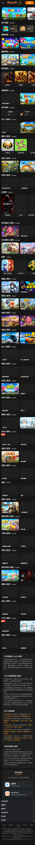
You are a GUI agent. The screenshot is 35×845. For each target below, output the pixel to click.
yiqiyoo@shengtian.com (17, 834)
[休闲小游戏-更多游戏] (14, 175)
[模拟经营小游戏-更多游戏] (17, 516)
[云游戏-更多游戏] (10, 192)
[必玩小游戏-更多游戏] (14, 431)
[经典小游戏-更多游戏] (14, 313)
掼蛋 (15, 727)
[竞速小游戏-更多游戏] (14, 330)
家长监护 (25, 825)
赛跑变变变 (26, 731)
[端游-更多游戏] (9, 257)
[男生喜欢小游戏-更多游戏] (17, 223)
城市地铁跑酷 (15, 720)
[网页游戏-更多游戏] (12, 68)
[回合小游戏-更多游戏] (14, 601)
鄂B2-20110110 (29, 839)
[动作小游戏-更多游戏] (14, 397)
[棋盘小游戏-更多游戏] (14, 364)
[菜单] (3, 3)
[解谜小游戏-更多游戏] (14, 414)
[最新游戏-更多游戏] (12, 51)
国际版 (31, 825)
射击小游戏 (8, 736)
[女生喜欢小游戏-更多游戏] (17, 240)
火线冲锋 (19, 731)
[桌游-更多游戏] (9, 482)
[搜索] (20, 3)
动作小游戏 (8, 718)
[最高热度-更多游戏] (12, 35)
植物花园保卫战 (25, 716)
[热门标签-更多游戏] (12, 23)
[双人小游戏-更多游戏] (14, 119)
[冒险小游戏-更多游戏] (14, 296)
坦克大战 (9, 740)
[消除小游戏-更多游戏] (14, 465)
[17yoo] (11, 3)
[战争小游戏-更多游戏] (14, 635)
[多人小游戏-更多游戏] (14, 347)
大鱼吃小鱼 (9, 716)
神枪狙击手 (17, 738)
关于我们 (4, 825)
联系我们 (11, 825)
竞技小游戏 (8, 729)
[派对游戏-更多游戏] (12, 107)
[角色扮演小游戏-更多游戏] (17, 567)
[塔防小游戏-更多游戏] (14, 499)
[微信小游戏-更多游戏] (14, 136)
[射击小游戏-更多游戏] (14, 158)
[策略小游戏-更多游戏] (14, 584)
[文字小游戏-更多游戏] (14, 618)
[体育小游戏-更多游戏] (14, 380)
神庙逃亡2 (7, 720)
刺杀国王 (16, 716)
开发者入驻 (18, 825)
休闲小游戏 (8, 725)
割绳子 (20, 727)
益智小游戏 (8, 714)
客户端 (18, 827)
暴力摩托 (6, 731)
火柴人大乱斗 (24, 720)
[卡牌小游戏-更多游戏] (14, 533)
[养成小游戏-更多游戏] (14, 550)
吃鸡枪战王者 (17, 740)
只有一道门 (9, 727)
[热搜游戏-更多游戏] (12, 90)
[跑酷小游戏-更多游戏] (14, 279)
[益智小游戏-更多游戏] (14, 448)
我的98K (24, 738)
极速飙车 (12, 731)
